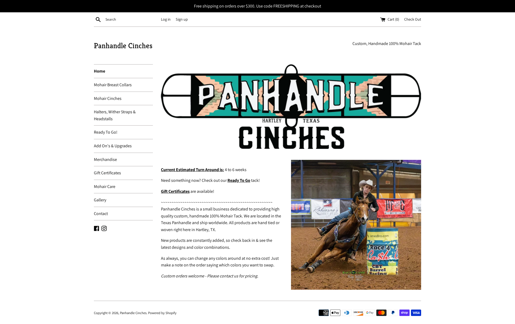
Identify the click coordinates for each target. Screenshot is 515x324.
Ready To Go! (105, 132)
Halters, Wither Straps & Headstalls (115, 115)
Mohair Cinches (108, 98)
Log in (166, 19)
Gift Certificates (107, 173)
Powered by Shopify (162, 313)
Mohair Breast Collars (113, 85)
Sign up (182, 19)
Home (99, 71)
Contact (101, 213)
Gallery (100, 200)
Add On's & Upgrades (113, 146)
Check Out (412, 19)
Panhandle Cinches (123, 45)
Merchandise (105, 159)
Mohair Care (104, 186)
